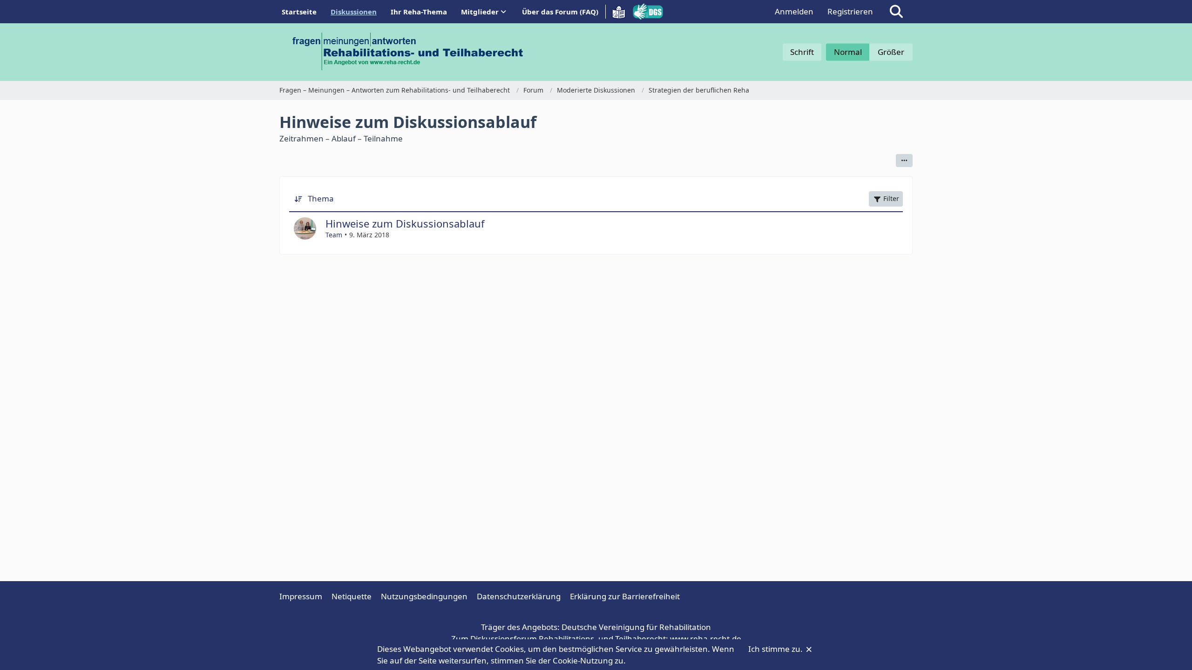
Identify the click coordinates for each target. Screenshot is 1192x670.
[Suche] (896, 11)
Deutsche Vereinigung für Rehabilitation (636, 627)
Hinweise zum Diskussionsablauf (405, 223)
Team (333, 234)
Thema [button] (321, 198)
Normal (848, 52)
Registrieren (850, 11)
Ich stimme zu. (776, 648)
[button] (904, 160)
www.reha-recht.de (705, 638)
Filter (891, 198)
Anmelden (794, 11)
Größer (891, 52)
